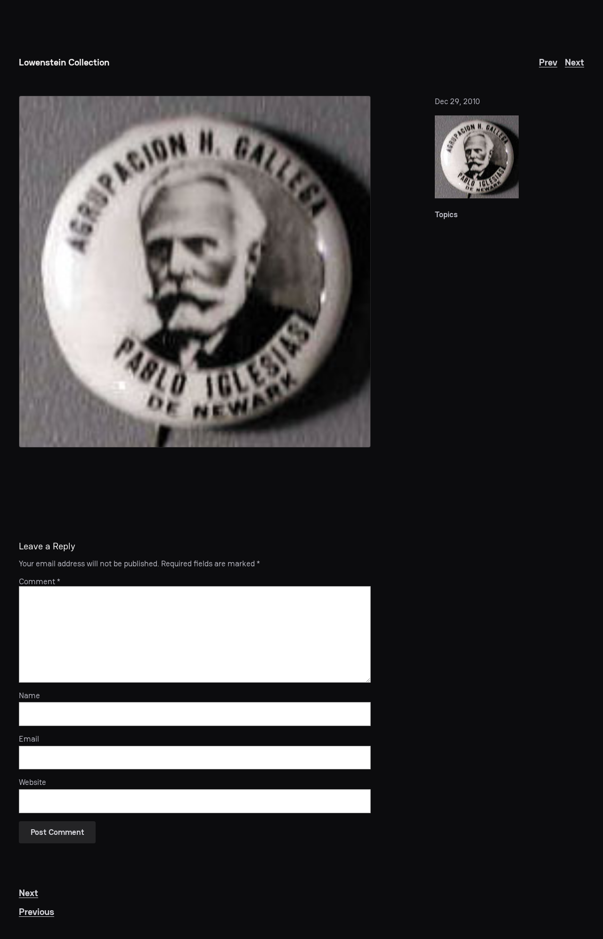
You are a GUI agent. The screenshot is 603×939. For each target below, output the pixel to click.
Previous (36, 912)
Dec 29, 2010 (457, 101)
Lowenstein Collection (64, 62)
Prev (548, 62)
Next (574, 62)
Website (32, 782)
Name (29, 695)
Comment (39, 581)
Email (29, 738)
